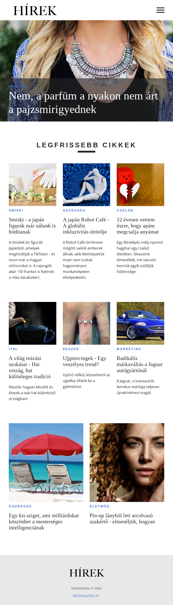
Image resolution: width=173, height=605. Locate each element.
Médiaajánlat (86, 596)
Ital (13, 349)
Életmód (100, 506)
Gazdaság (74, 210)
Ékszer (71, 349)
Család (125, 210)
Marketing (129, 349)
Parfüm (18, 86)
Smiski (16, 210)
